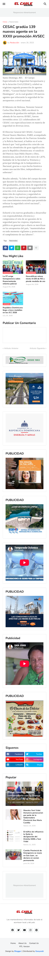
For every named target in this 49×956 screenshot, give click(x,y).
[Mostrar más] (36, 248)
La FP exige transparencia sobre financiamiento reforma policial (11, 280)
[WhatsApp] (17, 248)
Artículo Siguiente (37, 348)
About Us (22, 943)
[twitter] (18, 930)
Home (13, 943)
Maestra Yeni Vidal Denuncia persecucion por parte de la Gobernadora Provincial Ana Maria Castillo (33, 816)
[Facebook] (5, 248)
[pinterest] (36, 930)
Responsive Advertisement (24, 12)
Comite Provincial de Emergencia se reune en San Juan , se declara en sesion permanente (32, 855)
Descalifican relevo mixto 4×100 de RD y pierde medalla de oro (35, 278)
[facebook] (12, 930)
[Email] (30, 248)
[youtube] (24, 930)
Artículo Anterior (11, 348)
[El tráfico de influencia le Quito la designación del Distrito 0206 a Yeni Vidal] (14, 836)
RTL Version (24, 946)
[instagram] (30, 930)
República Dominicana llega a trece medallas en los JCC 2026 (13, 310)
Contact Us (34, 943)
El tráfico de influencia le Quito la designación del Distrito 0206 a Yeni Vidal (33, 837)
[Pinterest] (24, 248)
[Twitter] (11, 248)
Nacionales (13, 22)
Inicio (5, 22)
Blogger (17, 951)
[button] (3, 4)
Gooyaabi (39, 951)
